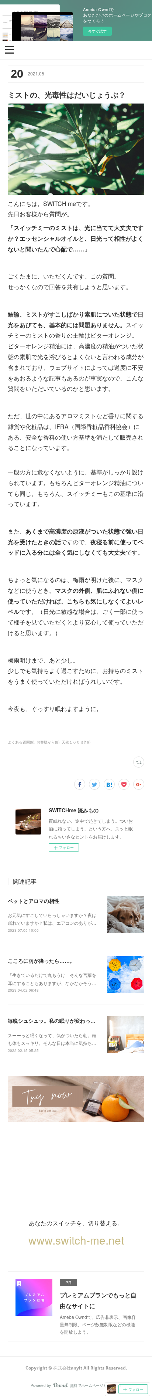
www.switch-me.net (76, 1240)
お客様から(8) (48, 742)
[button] (9, 49)
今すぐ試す (97, 31)
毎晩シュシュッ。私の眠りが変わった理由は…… (64, 1020)
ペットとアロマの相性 (33, 900)
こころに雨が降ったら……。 (41, 960)
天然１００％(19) (76, 742)
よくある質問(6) (21, 742)
